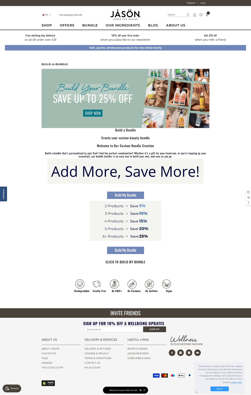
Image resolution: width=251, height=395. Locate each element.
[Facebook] (172, 352)
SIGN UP (154, 329)
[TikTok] (189, 352)
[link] (40, 35)
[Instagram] (180, 352)
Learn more (236, 382)
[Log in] (194, 14)
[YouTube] (197, 352)
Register (191, 3)
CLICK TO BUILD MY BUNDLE (126, 262)
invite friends (125, 313)
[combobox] (176, 15)
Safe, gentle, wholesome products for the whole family (125, 47)
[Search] (179, 15)
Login (203, 3)
